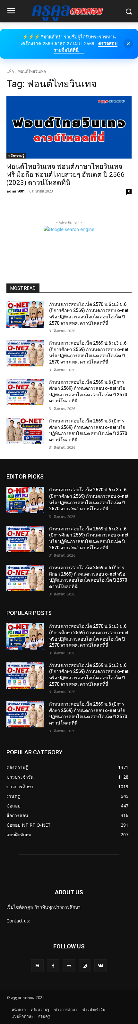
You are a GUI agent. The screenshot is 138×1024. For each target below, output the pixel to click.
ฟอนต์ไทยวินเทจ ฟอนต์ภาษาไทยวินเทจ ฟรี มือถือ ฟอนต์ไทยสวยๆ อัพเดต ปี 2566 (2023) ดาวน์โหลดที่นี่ (65, 174)
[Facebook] (53, 965)
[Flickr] (69, 965)
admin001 (15, 191)
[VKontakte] (100, 965)
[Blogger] (37, 965)
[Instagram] (85, 965)
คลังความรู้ (16, 155)
